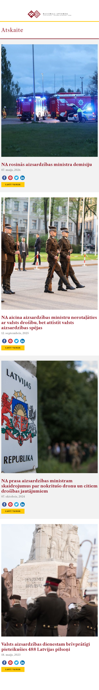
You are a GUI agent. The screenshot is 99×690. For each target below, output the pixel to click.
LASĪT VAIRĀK (13, 185)
